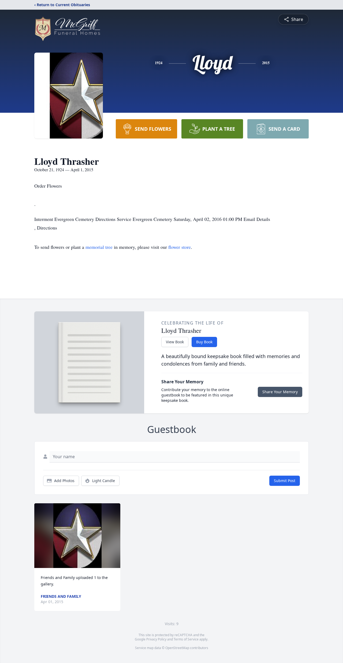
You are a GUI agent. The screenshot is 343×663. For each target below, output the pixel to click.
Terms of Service (186, 639)
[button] (77, 535)
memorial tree (99, 247)
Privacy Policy (156, 639)
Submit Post (284, 480)
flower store (179, 247)
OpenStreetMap (177, 648)
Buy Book (204, 341)
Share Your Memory (280, 391)
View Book (175, 341)
